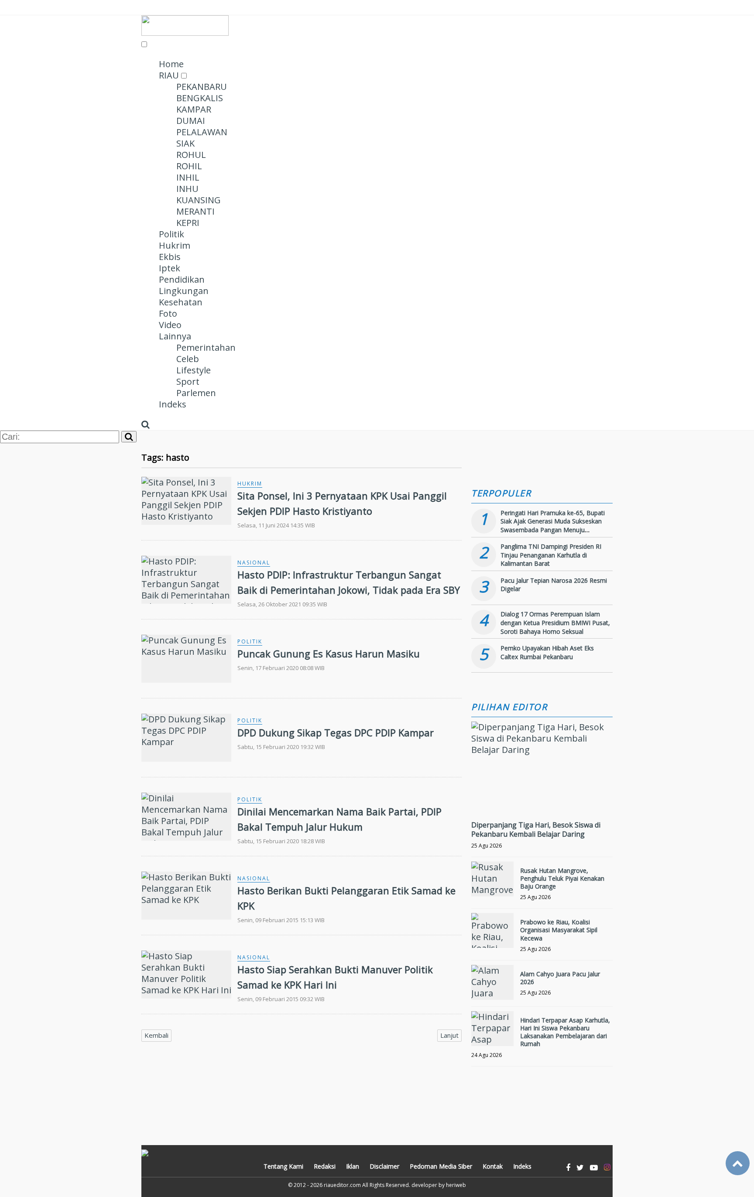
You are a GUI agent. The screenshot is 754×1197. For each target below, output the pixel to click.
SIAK (185, 143)
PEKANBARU (201, 86)
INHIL (187, 177)
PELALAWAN (201, 132)
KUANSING (198, 200)
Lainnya (175, 336)
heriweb (456, 1185)
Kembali (156, 1035)
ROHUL (191, 155)
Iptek (169, 268)
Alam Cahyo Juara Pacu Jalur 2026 (560, 978)
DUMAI (190, 121)
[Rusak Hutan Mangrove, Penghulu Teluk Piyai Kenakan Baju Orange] (492, 879)
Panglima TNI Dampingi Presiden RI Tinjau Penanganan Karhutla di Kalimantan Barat (550, 555)
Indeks (172, 404)
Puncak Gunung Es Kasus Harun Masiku (328, 653)
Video (170, 325)
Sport (187, 381)
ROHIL (189, 166)
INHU (187, 189)
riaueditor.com (342, 1185)
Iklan (352, 1166)
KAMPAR (193, 109)
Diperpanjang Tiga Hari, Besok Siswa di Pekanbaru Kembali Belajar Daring (535, 829)
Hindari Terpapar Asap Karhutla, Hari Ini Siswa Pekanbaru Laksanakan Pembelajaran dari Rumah (565, 1032)
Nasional (253, 562)
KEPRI (187, 223)
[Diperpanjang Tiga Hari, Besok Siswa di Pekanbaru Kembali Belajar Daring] (542, 750)
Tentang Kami (283, 1166)
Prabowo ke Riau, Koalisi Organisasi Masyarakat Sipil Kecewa (558, 930)
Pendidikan (182, 279)
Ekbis (170, 257)
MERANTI (195, 211)
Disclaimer (384, 1166)
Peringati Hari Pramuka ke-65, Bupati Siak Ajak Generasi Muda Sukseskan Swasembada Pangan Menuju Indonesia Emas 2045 (552, 526)
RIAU (169, 75)
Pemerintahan (206, 347)
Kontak (493, 1166)
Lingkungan (184, 291)
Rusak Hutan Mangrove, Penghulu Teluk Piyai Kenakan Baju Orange (562, 878)
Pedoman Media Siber (441, 1166)
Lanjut (449, 1035)
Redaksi (325, 1166)
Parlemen (196, 393)
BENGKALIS (199, 98)
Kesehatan (180, 302)
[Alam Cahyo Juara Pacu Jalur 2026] (492, 982)
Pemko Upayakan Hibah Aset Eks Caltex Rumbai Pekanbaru (547, 652)
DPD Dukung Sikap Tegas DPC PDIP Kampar (335, 732)
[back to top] (738, 1163)
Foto (168, 313)
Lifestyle (193, 370)
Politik (171, 234)
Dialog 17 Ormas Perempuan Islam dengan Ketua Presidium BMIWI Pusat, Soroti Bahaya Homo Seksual (555, 622)
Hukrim (174, 245)
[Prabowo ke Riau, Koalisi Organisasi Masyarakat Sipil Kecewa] (492, 930)
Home (171, 64)
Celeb (187, 359)
